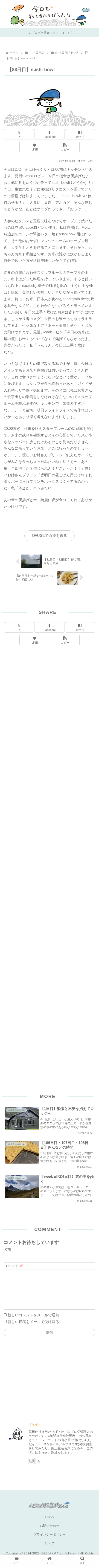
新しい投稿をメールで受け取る (33, 1322)
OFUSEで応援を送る (49, 535)
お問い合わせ (49, 1526)
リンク (49, 1543)
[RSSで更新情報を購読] (38, 1461)
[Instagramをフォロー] (32, 1461)
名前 (7, 1249)
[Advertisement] (49, 858)
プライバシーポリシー (49, 1534)
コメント (13, 1266)
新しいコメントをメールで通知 (33, 1315)
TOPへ (50, 1517)
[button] (64, 147)
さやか (34, 1425)
